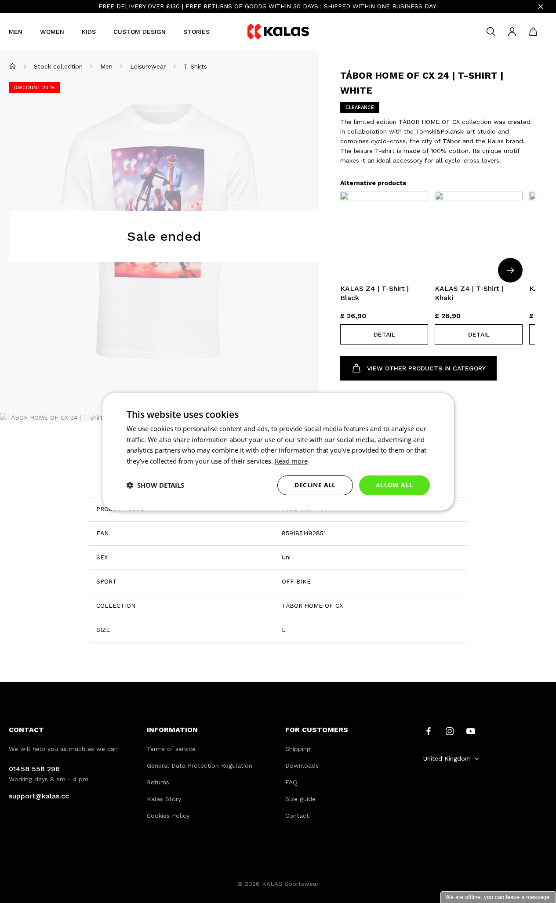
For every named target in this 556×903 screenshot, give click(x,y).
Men (15, 31)
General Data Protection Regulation (199, 765)
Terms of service (171, 748)
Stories (196, 31)
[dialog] (278, 451)
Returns (158, 782)
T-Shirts (195, 66)
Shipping (297, 748)
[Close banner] (540, 6)
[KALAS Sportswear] (278, 32)
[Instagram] (449, 730)
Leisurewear (148, 66)
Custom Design (139, 31)
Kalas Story (164, 798)
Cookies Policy (168, 815)
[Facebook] (428, 730)
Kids (89, 31)
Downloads (302, 765)
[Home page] (12, 66)
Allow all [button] (394, 485)
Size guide (300, 798)
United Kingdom (447, 758)
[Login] (512, 31)
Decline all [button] (314, 485)
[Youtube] (470, 730)
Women (52, 31)
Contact (297, 815)
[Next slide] (510, 270)
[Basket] (533, 31)
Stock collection (58, 66)
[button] (384, 334)
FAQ (291, 782)
